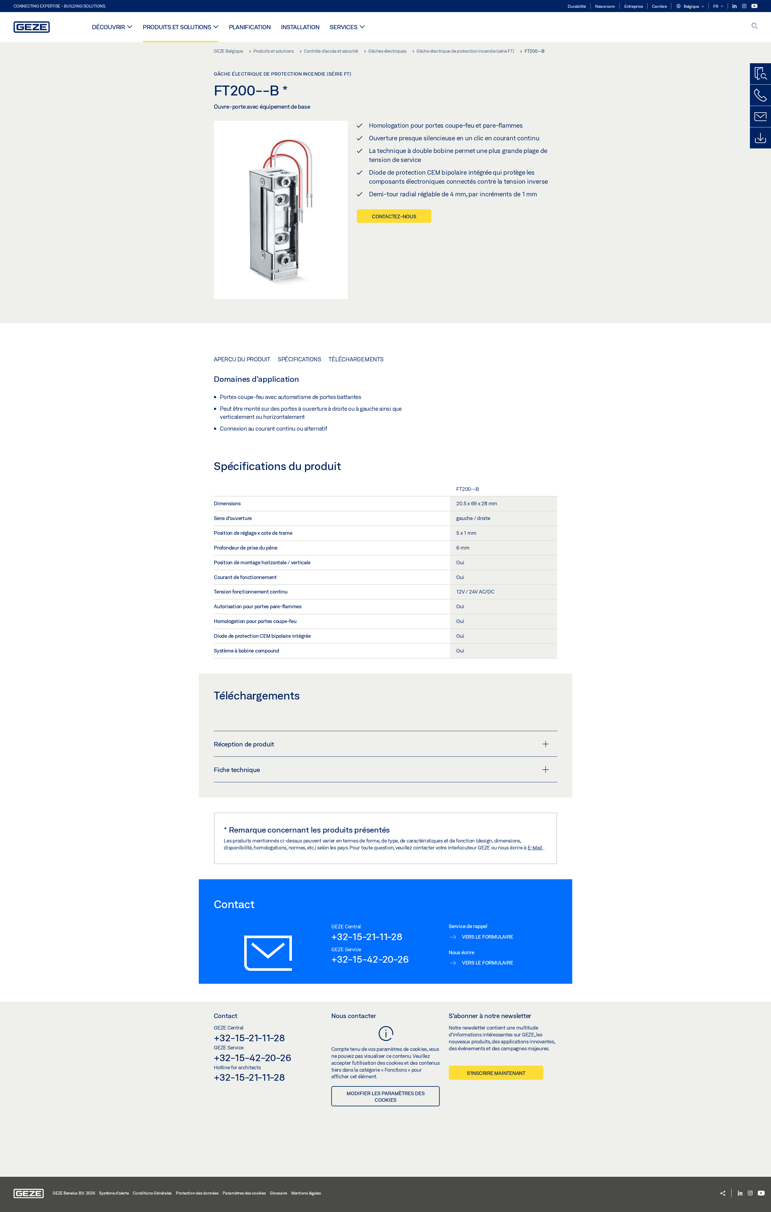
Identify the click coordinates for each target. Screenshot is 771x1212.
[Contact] (760, 116)
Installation (300, 26)
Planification (250, 26)
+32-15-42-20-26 (369, 959)
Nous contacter (353, 1015)
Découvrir (108, 26)
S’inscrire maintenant (496, 1073)
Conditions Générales (152, 1193)
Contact (225, 1015)
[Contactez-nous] (760, 95)
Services (343, 26)
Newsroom (605, 6)
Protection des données (197, 1193)
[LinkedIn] (735, 6)
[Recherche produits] (760, 73)
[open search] (754, 26)
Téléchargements (356, 359)
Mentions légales (306, 1193)
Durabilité (577, 6)
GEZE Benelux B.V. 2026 (74, 1193)
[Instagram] (744, 6)
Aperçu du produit (242, 359)
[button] (690, 6)
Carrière (659, 6)
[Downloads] (760, 137)
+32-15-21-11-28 (366, 936)
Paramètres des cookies (244, 1193)
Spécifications (299, 359)
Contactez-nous (394, 216)
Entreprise (633, 6)
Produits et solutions (177, 26)
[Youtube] (754, 6)
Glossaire (278, 1193)
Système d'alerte (114, 1193)
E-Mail (535, 847)
